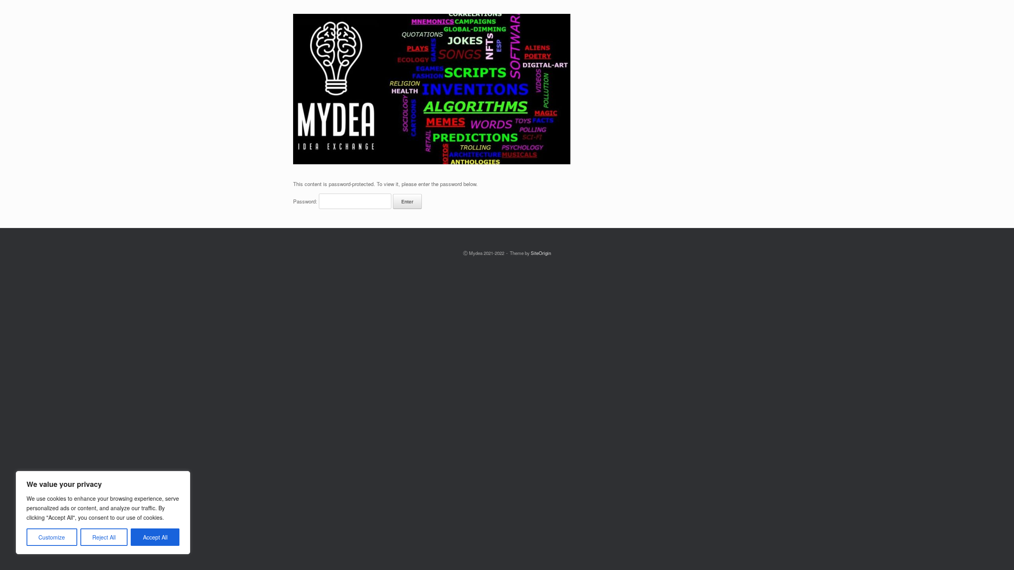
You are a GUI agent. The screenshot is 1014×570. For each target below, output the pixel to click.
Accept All (155, 537)
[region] (103, 512)
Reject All (104, 537)
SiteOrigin (541, 253)
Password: (306, 201)
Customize (51, 537)
